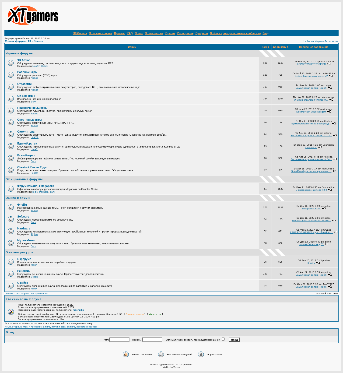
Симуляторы (26, 131)
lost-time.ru (311, 147)
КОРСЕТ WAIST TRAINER (311, 64)
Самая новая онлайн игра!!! (311, 88)
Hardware (23, 228)
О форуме (24, 259)
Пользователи (154, 33)
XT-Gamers (80, 33)
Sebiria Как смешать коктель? (311, 76)
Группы (170, 33)
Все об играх (26, 155)
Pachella (44, 191)
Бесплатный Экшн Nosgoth (311, 111)
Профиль (202, 33)
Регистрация (185, 33)
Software (23, 216)
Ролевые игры (27, 72)
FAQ (130, 33)
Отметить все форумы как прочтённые (26, 293)
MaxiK (34, 265)
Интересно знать (311, 208)
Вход (266, 33)
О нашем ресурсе (19, 252)
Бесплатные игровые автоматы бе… (311, 159)
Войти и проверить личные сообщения (235, 33)
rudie (35, 191)
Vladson (176, 367)
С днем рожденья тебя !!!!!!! (311, 190)
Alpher (34, 78)
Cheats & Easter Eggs (32, 167)
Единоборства (27, 143)
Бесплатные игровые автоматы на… (311, 135)
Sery (33, 101)
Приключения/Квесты (32, 107)
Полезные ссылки (100, 33)
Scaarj (34, 125)
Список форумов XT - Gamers (24, 41)
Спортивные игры (29, 119)
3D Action (23, 60)
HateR (44, 66)
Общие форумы (18, 198)
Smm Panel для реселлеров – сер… (311, 171)
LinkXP (36, 66)
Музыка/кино (26, 240)
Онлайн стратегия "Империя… (311, 100)
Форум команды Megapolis (35, 186)
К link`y (311, 263)
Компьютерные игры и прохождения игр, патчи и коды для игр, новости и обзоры (51, 326)
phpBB (164, 364)
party (52, 191)
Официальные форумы (24, 179)
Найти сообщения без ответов (321, 41)
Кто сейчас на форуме (24, 299)
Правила (119, 33)
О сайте (22, 283)
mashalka (78, 310)
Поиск (139, 33)
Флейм (22, 204)
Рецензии (23, 271)
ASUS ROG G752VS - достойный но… (311, 232)
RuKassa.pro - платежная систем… (311, 220)
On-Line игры (26, 96)
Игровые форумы (20, 53)
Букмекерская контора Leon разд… (311, 123)
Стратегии (24, 84)
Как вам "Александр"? (311, 244)
